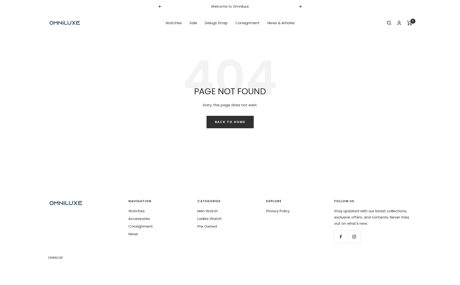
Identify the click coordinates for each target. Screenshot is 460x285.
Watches (174, 22)
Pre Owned (207, 226)
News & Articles (281, 22)
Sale (193, 22)
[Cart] (409, 23)
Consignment (247, 22)
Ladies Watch (209, 218)
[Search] (389, 23)
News (133, 233)
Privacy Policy (278, 210)
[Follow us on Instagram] (354, 236)
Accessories (139, 218)
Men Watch (207, 210)
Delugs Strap (216, 22)
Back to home (230, 122)
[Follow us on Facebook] (340, 236)
